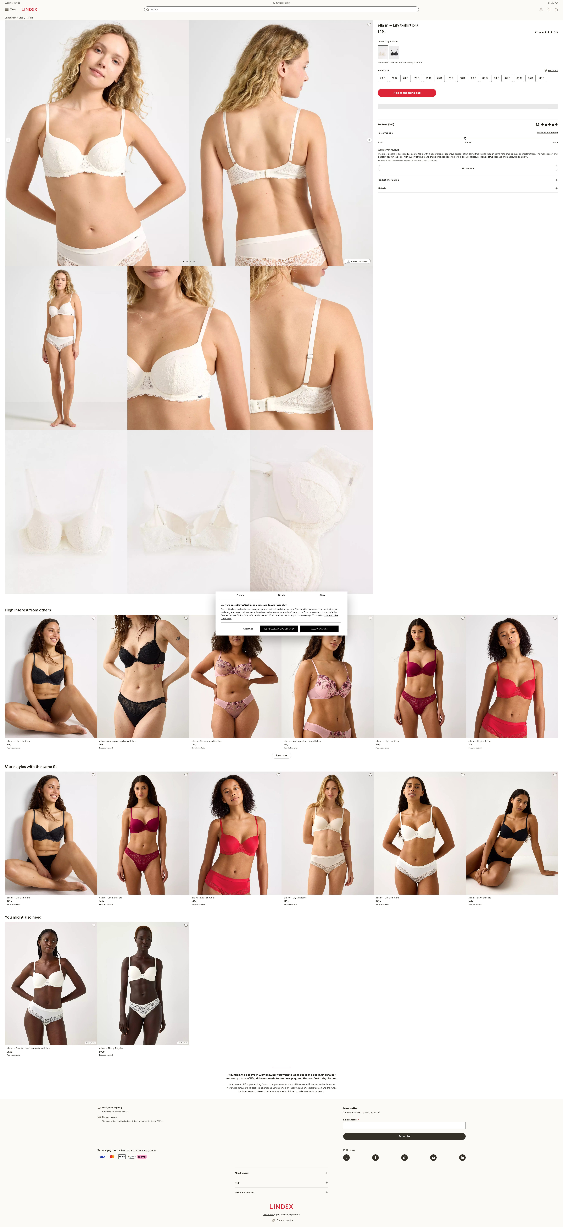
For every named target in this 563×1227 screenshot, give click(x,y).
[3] (190, 261)
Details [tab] (281, 595)
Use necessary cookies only (279, 628)
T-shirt (29, 17)
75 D (439, 78)
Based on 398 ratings (547, 133)
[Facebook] (375, 1157)
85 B (507, 78)
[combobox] (281, 9)
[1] (183, 261)
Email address (351, 1119)
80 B (462, 78)
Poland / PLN (552, 3)
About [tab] (323, 595)
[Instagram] (346, 1157)
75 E (451, 78)
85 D (530, 78)
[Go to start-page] (29, 9)
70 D (394, 78)
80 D (485, 78)
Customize (248, 628)
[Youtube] (433, 1157)
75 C (428, 78)
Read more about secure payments (138, 1150)
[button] (97, 143)
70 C (382, 78)
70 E (405, 78)
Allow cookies (319, 628)
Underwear (10, 17)
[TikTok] (404, 1157)
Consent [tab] (240, 595)
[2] (187, 261)
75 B (416, 78)
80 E (496, 78)
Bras (21, 17)
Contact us (268, 1214)
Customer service (12, 3)
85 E (541, 78)
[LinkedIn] (462, 1157)
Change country (285, 1220)
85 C (519, 78)
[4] (194, 261)
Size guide (553, 70)
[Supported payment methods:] (219, 1157)
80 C (473, 78)
